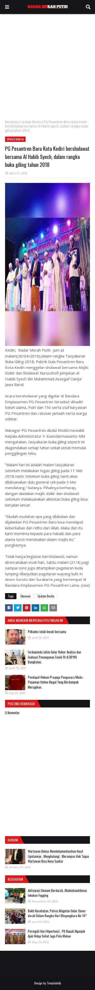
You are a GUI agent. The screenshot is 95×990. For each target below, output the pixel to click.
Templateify (54, 983)
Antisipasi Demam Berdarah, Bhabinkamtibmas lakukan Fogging (57, 893)
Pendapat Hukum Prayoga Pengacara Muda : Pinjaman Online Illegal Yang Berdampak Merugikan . (56, 682)
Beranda (11, 122)
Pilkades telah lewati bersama (47, 631)
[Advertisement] (47, 64)
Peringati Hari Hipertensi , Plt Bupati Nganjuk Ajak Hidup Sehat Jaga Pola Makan (56, 934)
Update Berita (31, 122)
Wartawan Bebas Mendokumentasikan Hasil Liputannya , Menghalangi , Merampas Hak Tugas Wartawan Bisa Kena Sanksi (58, 856)
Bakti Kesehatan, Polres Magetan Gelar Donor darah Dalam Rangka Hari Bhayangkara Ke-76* (57, 913)
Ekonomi (26, 596)
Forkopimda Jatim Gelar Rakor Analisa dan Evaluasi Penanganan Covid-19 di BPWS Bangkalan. (54, 656)
